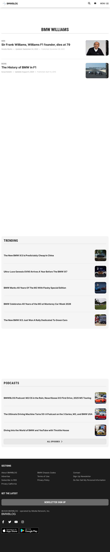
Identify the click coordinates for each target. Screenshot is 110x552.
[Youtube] (17, 523)
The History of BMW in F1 (18, 67)
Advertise (5, 476)
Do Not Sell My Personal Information (89, 480)
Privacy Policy (43, 480)
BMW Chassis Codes (46, 472)
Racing (3, 64)
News (3, 41)
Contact (76, 472)
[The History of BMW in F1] (97, 70)
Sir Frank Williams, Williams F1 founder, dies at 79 (35, 44)
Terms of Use (43, 476)
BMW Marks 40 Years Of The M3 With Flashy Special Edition (35, 287)
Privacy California (9, 484)
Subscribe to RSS (9, 480)
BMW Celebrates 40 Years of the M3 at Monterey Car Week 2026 (37, 304)
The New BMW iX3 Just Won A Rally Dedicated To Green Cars (35, 320)
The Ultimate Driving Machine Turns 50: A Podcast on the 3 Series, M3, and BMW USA (48, 414)
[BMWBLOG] (55, 514)
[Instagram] (23, 523)
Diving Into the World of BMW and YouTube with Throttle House (36, 430)
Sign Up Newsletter (82, 476)
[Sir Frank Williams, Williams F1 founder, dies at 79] (97, 48)
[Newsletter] (95, 3)
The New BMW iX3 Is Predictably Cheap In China (29, 255)
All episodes (53, 441)
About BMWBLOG (9, 472)
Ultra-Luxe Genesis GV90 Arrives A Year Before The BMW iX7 (35, 271)
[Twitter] (11, 523)
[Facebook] (4, 523)
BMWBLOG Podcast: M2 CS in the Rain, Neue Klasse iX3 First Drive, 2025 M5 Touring (47, 398)
